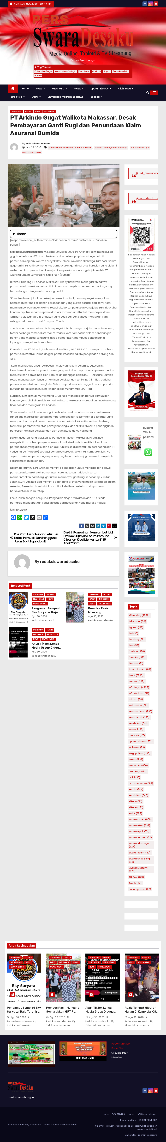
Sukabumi (84, 71)
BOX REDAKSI (118, 1114)
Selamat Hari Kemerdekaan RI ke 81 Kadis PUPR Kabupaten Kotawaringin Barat (126, 1127)
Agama (136, 627)
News (39, 88)
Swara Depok (139, 831)
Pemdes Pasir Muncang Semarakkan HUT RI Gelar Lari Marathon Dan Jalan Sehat (62, 1013)
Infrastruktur (139, 693)
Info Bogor (104, 599)
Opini (35, 96)
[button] (147, 93)
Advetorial (137, 621)
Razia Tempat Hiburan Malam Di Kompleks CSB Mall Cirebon (141, 1011)
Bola (134, 645)
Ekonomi (136, 663)
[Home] (13, 89)
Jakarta (50, 594)
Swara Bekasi (139, 825)
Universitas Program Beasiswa (65, 96)
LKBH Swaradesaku (147, 1114)
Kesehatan (138, 723)
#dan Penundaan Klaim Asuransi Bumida (70, 147)
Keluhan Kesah (140, 711)
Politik (78, 88)
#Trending (16, 111)
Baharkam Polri (120, 71)
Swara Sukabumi (138, 869)
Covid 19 (96, 71)
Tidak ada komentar (19, 1025)
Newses (55, 1124)
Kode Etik (117, 1048)
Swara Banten (140, 819)
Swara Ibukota (40, 604)
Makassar (137, 747)
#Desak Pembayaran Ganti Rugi (111, 147)
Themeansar (70, 1124)
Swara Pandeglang (139, 860)
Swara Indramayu (139, 845)
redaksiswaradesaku (38, 143)
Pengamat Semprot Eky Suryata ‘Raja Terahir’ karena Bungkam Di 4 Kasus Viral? (24, 1013)
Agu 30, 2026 (39, 616)
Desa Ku (106, 594)
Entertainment (140, 669)
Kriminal (136, 729)
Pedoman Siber (121, 1043)
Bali (133, 633)
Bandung (137, 639)
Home (25, 88)
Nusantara (58, 88)
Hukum (28, 111)
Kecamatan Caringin (65, 71)
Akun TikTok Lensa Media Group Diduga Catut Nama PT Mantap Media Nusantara (102, 1013)
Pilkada (135, 801)
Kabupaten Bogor (43, 71)
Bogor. (107, 71)
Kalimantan (138, 705)
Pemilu (136, 789)
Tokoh (135, 883)
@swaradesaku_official (151, 198)
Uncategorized (140, 889)
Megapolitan (139, 753)
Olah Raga (124, 88)
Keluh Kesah (38, 599)
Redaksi (95, 96)
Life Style (17, 96)
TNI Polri (136, 877)
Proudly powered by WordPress (25, 1124)
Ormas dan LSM (141, 783)
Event (92, 599)
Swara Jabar (105, 604)
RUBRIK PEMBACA (148, 1120)
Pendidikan (138, 795)
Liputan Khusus (100, 88)
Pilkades (136, 807)
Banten (38, 75)
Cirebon (137, 651)
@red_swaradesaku (149, 173)
